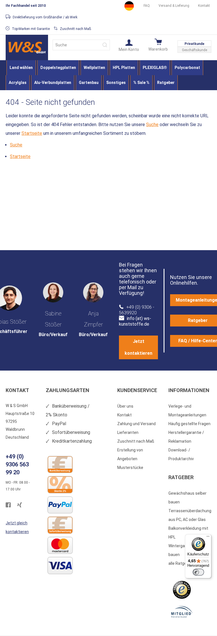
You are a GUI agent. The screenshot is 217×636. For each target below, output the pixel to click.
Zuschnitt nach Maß (135, 441)
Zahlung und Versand (136, 423)
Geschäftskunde (194, 50)
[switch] (198, 572)
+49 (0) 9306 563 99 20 (17, 464)
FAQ (147, 6)
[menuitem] (21, 67)
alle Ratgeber (180, 563)
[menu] (108, 75)
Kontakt (204, 6)
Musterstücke (130, 467)
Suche (152, 124)
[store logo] (27, 47)
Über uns (125, 406)
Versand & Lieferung (174, 6)
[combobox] (81, 45)
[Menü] (208, 537)
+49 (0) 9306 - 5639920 (136, 309)
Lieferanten (127, 432)
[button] (129, 45)
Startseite (31, 133)
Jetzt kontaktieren (138, 347)
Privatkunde (194, 44)
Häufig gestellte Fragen (189, 423)
